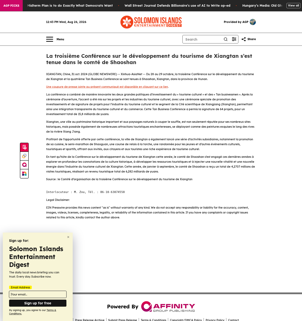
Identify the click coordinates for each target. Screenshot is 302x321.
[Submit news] (24, 147)
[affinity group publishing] (24, 165)
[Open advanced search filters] (234, 39)
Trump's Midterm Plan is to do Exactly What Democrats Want (63, 6)
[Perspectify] (24, 156)
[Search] (225, 39)
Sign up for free (37, 303)
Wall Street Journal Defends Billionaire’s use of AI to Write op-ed (177, 6)
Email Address (20, 287)
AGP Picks (11, 5)
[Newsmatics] (24, 173)
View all (293, 5)
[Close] (68, 237)
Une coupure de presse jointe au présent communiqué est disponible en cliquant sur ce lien (107, 86)
